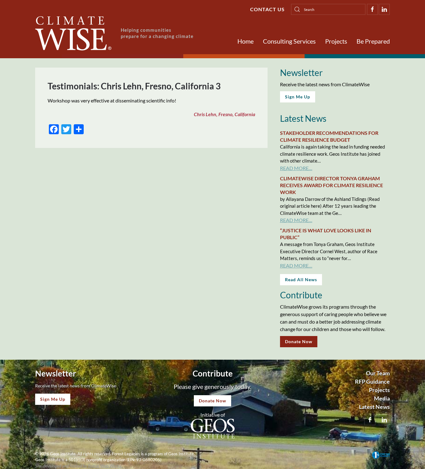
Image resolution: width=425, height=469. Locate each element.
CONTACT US (267, 9)
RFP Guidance (372, 381)
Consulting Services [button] (289, 41)
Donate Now (298, 341)
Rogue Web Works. (105, 465)
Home (245, 41)
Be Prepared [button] (373, 41)
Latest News (374, 406)
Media (382, 398)
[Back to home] (73, 33)
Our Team (378, 373)
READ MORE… (296, 168)
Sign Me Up (297, 96)
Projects (336, 41)
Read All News (301, 279)
